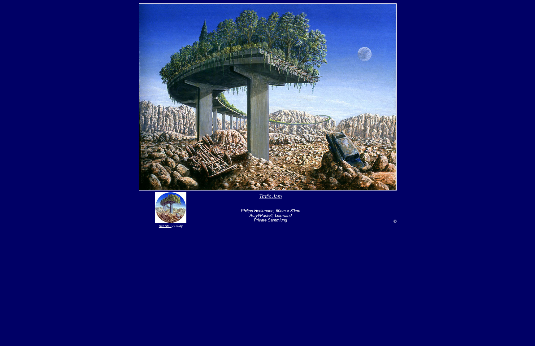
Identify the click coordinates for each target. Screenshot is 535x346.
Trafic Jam (270, 196)
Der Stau (165, 226)
